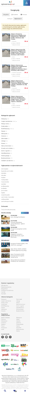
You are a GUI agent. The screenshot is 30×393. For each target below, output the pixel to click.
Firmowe (24, 14)
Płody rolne (4, 302)
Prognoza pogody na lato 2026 (19, 229)
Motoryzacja (19, 309)
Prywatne (15, 14)
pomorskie (4, 190)
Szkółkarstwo (20, 307)
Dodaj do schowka (16, 44)
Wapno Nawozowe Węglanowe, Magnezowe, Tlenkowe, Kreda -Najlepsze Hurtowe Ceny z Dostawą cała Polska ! (19, 67)
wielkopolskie (5, 199)
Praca (18, 302)
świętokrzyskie (5, 195)
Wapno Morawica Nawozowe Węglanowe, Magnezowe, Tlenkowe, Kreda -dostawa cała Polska (18, 36)
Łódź (2, 329)
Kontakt (3, 294)
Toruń (2, 326)
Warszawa (4, 321)
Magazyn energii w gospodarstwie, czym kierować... (17, 235)
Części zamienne (6, 301)
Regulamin (4, 289)
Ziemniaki (19, 299)
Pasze (3, 307)
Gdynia (18, 321)
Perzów (3, 319)
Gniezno (3, 322)
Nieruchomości (20, 304)
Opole (18, 326)
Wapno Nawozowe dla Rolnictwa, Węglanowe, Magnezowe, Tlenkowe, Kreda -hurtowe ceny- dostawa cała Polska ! (18, 52)
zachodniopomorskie (7, 201)
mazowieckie (5, 182)
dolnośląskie (4, 169)
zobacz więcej (24, 212)
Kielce (18, 331)
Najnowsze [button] (17, 18)
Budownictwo (20, 311)
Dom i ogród (20, 306)
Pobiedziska (19, 324)
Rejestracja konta (6, 287)
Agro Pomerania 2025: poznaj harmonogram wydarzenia (17, 255)
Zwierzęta (4, 304)
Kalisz (18, 319)
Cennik (3, 292)
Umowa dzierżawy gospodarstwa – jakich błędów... (18, 224)
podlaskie (4, 188)
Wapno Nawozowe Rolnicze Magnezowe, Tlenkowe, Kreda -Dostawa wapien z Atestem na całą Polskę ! (19, 83)
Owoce (3, 311)
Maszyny (3, 299)
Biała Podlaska (5, 317)
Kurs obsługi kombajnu (18, 217)
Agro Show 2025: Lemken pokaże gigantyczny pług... (19, 249)
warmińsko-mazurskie (7, 197)
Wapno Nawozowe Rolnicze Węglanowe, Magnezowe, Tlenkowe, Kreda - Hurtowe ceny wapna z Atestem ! (18, 99)
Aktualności (4, 285)
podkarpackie (5, 186)
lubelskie (3, 173)
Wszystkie (6, 14)
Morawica (4, 327)
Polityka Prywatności (7, 290)
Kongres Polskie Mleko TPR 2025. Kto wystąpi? (19, 244)
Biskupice (19, 317)
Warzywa (4, 309)
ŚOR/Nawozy (5, 306)
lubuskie (3, 175)
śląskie (3, 192)
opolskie (3, 184)
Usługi (18, 301)
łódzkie (3, 177)
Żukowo (18, 322)
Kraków (3, 324)
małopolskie (4, 179)
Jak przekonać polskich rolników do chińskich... (18, 260)
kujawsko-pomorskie (7, 171)
